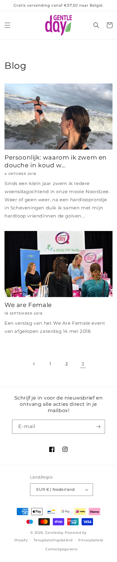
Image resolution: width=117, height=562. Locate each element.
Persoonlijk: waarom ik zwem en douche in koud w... (55, 161)
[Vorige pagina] (34, 363)
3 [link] (83, 364)
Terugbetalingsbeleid (53, 540)
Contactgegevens (61, 549)
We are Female (28, 304)
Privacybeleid (90, 540)
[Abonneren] (98, 427)
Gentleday (54, 532)
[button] (7, 25)
